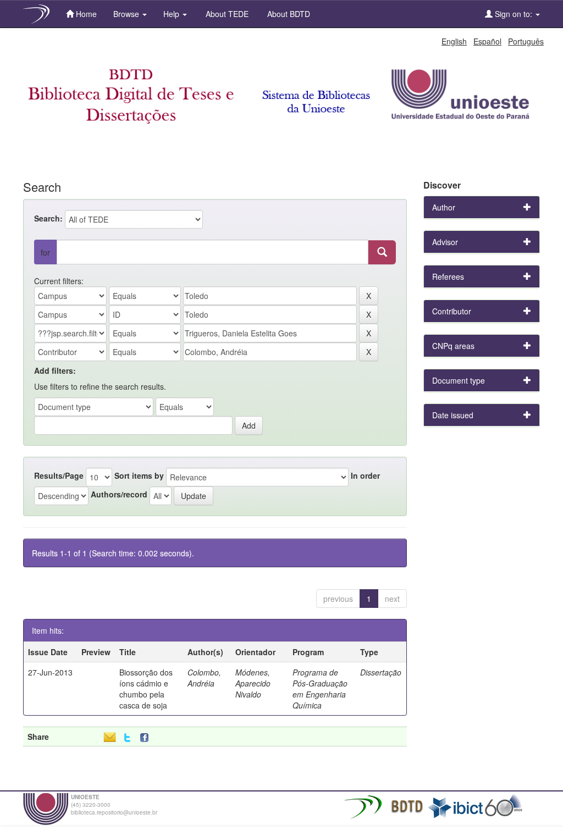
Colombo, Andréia (204, 678)
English (454, 41)
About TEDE (226, 13)
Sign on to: (513, 13)
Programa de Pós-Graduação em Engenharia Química (319, 689)
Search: (48, 218)
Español (487, 41)
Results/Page (59, 475)
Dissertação (380, 672)
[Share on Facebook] (147, 738)
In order (365, 475)
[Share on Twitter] (127, 738)
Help (172, 13)
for (45, 252)
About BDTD (287, 13)
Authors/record (119, 494)
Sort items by (139, 475)
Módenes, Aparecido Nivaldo (253, 683)
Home (85, 13)
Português (526, 41)
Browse (127, 13)
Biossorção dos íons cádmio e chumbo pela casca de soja (146, 689)
